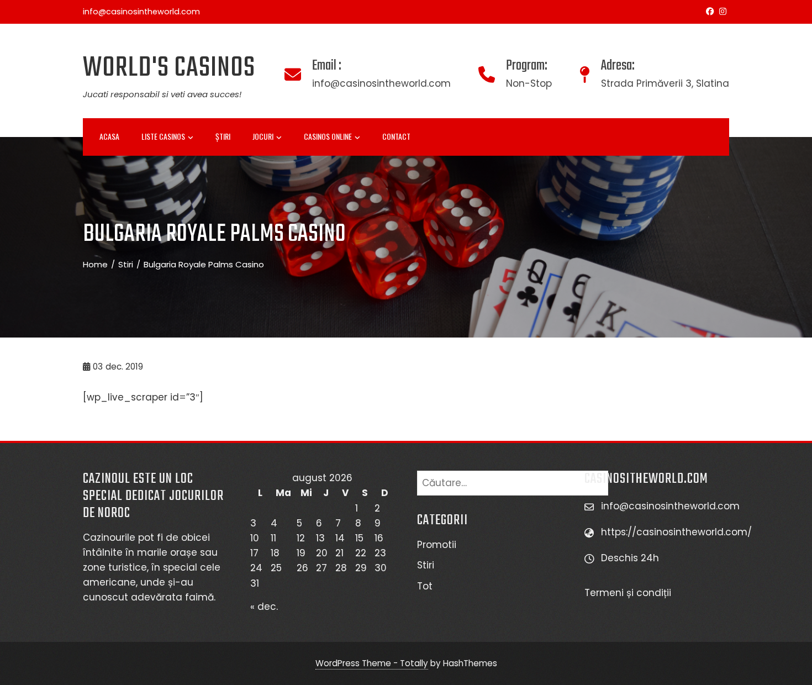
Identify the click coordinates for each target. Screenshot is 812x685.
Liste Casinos (163, 136)
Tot (425, 586)
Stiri (425, 565)
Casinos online (328, 136)
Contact (396, 136)
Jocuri (262, 136)
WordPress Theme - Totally (371, 663)
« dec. (264, 606)
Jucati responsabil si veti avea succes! (162, 94)
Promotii (436, 544)
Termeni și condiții (629, 592)
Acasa (109, 136)
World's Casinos (169, 68)
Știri (222, 136)
